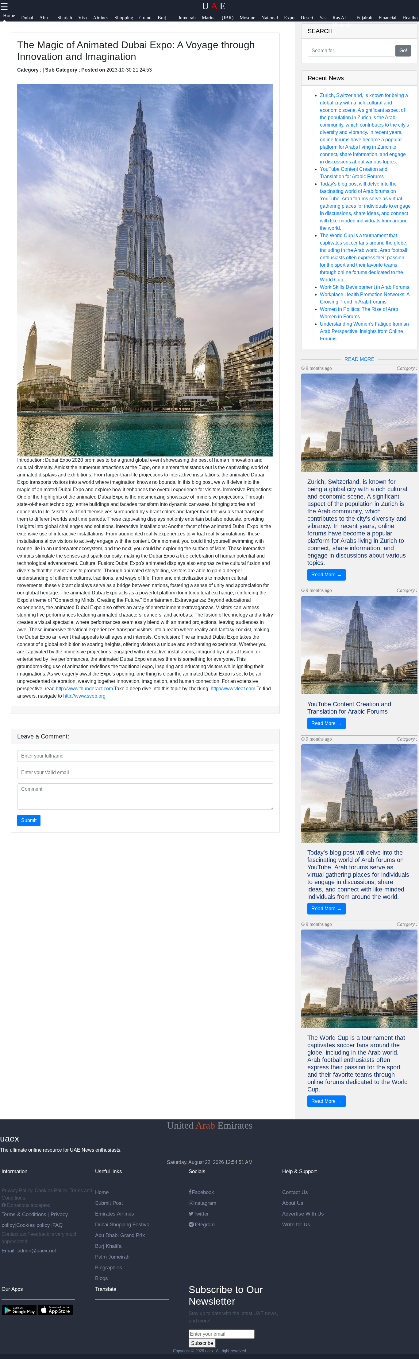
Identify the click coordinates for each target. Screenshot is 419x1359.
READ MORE (359, 359)
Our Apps (12, 1289)
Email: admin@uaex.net (29, 1250)
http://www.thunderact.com (84, 688)
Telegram (204, 1224)
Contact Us (295, 1192)
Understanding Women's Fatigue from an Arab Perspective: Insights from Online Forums (364, 331)
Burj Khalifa (108, 1246)
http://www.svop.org (84, 696)
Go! (403, 50)
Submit (29, 820)
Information (14, 1171)
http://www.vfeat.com (233, 688)
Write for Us (296, 1224)
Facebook (203, 1192)
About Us (292, 1203)
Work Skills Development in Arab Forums (364, 287)
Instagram (204, 1203)
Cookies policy (33, 1225)
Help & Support (299, 1171)
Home (102, 1192)
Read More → (326, 574)
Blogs (101, 1278)
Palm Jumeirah (112, 1257)
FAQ (57, 1225)
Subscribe (202, 1343)
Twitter (201, 1214)
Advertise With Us (303, 1214)
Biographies (108, 1267)
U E (214, 5)
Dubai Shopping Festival (123, 1224)
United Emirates (209, 1125)
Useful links (108, 1171)
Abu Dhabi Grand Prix (120, 1235)
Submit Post (109, 1203)
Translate (105, 1289)
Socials (197, 1171)
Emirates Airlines (114, 1214)
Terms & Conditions (25, 1214)
